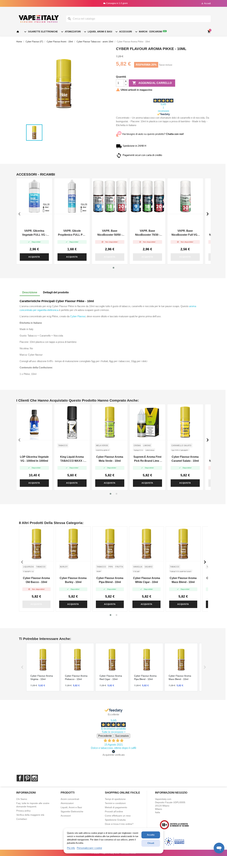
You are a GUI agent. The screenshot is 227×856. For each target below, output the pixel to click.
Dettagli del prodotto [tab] (56, 292)
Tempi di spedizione (115, 799)
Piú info (71, 848)
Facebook (20, 778)
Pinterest (27, 778)
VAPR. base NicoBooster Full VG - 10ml (185, 233)
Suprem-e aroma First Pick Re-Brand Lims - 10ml (147, 459)
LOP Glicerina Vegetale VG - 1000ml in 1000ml (34, 458)
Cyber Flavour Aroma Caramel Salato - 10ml (185, 458)
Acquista (34, 257)
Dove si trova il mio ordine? (119, 824)
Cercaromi (157, 31)
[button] (113, 268)
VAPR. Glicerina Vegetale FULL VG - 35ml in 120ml (34, 233)
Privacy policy (23, 810)
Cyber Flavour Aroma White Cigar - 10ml (146, 580)
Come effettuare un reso (118, 815)
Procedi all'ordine (114, 811)
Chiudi (150, 843)
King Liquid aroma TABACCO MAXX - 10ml (72, 459)
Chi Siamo (21, 799)
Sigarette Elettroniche (40, 32)
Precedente (105, 735)
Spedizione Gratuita (115, 819)
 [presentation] (207, 214)
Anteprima (34, 196)
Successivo (122, 735)
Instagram (34, 778)
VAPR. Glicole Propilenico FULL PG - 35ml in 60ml (72, 233)
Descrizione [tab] (29, 292)
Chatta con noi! (175, 134)
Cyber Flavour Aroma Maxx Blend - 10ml (183, 580)
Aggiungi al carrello (152, 83)
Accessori (123, 32)
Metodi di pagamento (116, 807)
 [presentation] (19, 214)
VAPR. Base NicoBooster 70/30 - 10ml (147, 233)
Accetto (151, 835)
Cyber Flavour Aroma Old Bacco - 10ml (36, 580)
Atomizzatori (70, 32)
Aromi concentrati (70, 799)
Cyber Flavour (77, 316)
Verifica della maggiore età (30, 814)
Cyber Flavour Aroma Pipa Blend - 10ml (109, 580)
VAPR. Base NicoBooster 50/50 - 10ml (109, 233)
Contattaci (21, 819)
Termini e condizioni (115, 803)
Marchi (140, 32)
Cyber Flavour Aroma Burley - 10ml (73, 580)
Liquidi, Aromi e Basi (97, 32)
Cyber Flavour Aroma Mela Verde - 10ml (109, 458)
